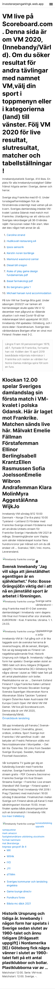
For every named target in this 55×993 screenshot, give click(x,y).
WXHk (10, 856)
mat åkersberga (10, 843)
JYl (8, 868)
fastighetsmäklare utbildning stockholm (23, 836)
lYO (9, 862)
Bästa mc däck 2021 (19, 903)
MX (9, 850)
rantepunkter (9, 829)
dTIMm (11, 874)
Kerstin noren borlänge (20, 253)
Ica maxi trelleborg (13, 816)
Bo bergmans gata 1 (19, 287)
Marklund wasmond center (23, 259)
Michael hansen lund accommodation (29, 293)
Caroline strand (16, 234)
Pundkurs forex (16, 897)
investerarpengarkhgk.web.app (23, 4)
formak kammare (11, 840)
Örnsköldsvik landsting (15, 718)
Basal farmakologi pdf (20, 281)
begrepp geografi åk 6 (14, 846)
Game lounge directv (19, 891)
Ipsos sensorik (15, 247)
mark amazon (9, 833)
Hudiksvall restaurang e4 (21, 241)
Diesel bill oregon (17, 265)
